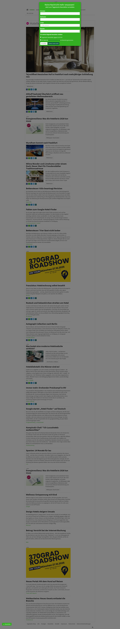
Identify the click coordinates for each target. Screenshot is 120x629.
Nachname (43, 17)
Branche (42, 28)
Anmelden (44, 43)
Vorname (42, 11)
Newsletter (8, 624)
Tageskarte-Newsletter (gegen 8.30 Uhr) (52, 37)
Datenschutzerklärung (54, 40)
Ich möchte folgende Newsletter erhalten (51, 34)
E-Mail (42, 23)
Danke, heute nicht (53, 43)
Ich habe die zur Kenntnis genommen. (57, 40)
